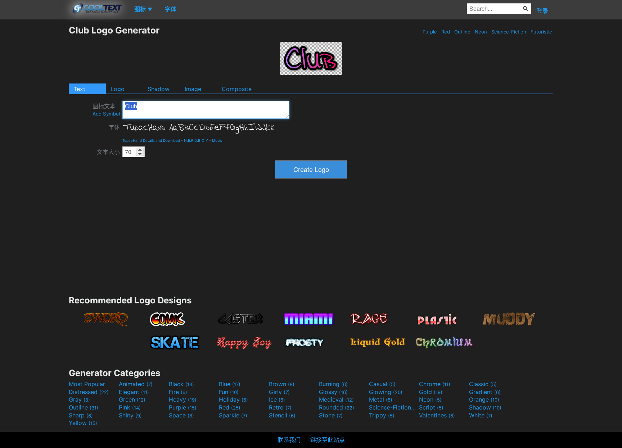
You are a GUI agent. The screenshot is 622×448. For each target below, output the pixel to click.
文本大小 (108, 151)
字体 (114, 127)
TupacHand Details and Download (151, 140)
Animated (136, 384)
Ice (277, 399)
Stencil (282, 415)
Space (181, 415)
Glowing (385, 391)
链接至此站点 (327, 439)
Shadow (159, 88)
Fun (229, 391)
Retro (280, 407)
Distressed (89, 391)
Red (445, 32)
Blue (229, 384)
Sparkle (233, 415)
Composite (237, 88)
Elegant (134, 391)
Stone (331, 415)
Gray (79, 399)
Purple (429, 32)
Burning (333, 384)
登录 (542, 10)
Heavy (183, 399)
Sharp (81, 415)
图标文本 (106, 110)
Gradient (485, 391)
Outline (462, 32)
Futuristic (541, 32)
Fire (178, 391)
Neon (480, 32)
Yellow (83, 422)
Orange (484, 399)
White (480, 415)
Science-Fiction (509, 32)
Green (132, 399)
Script (431, 407)
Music (217, 140)
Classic (483, 384)
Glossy (333, 391)
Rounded (336, 407)
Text (79, 88)
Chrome (434, 384)
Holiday (233, 399)
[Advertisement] (34, 133)
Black (181, 384)
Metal (380, 399)
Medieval (336, 399)
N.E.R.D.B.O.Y (196, 140)
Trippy (382, 415)
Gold (430, 391)
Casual (382, 384)
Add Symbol (106, 114)
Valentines (437, 415)
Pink (130, 407)
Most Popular (87, 384)
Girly (279, 391)
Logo (118, 88)
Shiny (130, 415)
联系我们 (289, 439)
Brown (281, 384)
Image (193, 88)
